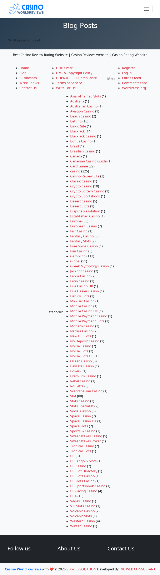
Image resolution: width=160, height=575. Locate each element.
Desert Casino (81, 201)
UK (72, 456)
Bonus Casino (81, 141)
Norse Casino (80, 346)
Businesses (28, 78)
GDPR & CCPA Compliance (76, 78)
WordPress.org (134, 88)
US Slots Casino (82, 481)
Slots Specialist (82, 406)
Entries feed (131, 78)
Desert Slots (79, 206)
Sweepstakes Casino (86, 436)
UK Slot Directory (83, 471)
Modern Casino (82, 326)
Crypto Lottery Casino (87, 191)
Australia (77, 101)
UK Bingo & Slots (83, 461)
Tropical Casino (82, 446)
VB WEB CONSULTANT (138, 569)
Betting (76, 121)
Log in (127, 73)
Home (24, 68)
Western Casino (82, 521)
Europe (76, 221)
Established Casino (85, 216)
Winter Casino (81, 526)
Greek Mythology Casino (89, 266)
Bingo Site (78, 126)
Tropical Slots (80, 451)
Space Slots (79, 426)
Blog (22, 73)
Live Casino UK (81, 286)
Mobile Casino (81, 306)
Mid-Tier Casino (82, 301)
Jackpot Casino (81, 271)
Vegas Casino (80, 501)
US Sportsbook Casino (87, 486)
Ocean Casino (81, 361)
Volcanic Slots (81, 516)
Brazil (74, 146)
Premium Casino (83, 376)
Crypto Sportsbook (85, 196)
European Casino (83, 226)
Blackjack (77, 131)
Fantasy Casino (82, 236)
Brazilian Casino (82, 151)
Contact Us (28, 88)
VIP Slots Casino (82, 506)
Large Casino (80, 276)
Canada (76, 156)
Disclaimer (64, 68)
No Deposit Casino (84, 341)
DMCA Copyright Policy (74, 73)
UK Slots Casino (82, 476)
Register (128, 68)
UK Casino (78, 466)
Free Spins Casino (84, 246)
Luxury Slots (79, 296)
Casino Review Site (84, 176)
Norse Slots (79, 351)
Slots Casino (79, 401)
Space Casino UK (83, 421)
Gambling (78, 256)
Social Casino (80, 411)
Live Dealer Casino (84, 291)
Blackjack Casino (83, 136)
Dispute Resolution (85, 211)
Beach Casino (80, 116)
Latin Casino (79, 281)
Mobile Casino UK (84, 311)
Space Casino (80, 416)
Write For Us (29, 83)
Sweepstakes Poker (85, 441)
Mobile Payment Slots (87, 321)
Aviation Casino (82, 111)
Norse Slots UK (82, 356)
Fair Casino (79, 231)
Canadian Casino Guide (88, 161)
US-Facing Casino (83, 491)
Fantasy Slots (80, 241)
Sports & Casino (82, 431)
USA (73, 496)
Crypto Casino (81, 186)
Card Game (79, 166)
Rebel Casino (80, 381)
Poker (75, 371)
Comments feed (134, 83)
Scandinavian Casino (86, 391)
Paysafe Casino (82, 366)
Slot (73, 396)
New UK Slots (80, 336)
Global (75, 261)
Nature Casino (81, 331)
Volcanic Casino (82, 511)
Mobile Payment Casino (88, 316)
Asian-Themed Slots (85, 96)
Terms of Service (69, 83)
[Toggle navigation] (146, 9)
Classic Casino (81, 181)
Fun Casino (79, 251)
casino (75, 171)
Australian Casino (84, 106)
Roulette (77, 386)
